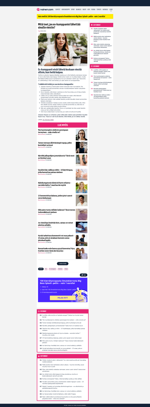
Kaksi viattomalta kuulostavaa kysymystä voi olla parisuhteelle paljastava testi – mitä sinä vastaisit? (62, 398)
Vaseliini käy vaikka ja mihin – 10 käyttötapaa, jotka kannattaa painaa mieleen (55, 171)
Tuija (39, 31)
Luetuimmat (44, 356)
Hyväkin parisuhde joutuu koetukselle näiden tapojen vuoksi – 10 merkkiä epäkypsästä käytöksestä (63, 382)
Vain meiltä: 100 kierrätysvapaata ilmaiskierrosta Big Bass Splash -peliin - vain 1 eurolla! (71, 16)
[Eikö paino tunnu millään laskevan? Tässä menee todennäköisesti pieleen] (81, 214)
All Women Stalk (48, 120)
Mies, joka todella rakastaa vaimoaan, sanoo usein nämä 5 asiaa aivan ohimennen (63, 370)
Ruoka (93, 9)
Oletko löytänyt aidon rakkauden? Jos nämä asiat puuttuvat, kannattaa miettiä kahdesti (64, 361)
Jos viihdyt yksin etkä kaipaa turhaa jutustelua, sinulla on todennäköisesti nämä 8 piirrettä (60, 375)
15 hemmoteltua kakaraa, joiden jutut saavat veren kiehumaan (55, 196)
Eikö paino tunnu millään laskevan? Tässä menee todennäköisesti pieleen (56, 211)
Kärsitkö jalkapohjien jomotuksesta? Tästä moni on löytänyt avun (56, 157)
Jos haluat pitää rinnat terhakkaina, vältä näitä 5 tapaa (59, 394)
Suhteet (57, 9)
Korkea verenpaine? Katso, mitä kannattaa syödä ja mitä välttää (62, 379)
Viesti (66, 269)
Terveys (99, 9)
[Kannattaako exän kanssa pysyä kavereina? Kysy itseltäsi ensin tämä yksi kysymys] (81, 253)
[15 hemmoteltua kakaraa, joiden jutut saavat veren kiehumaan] (81, 200)
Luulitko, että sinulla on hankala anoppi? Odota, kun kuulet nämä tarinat (62, 316)
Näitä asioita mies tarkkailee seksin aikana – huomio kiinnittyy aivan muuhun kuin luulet (63, 366)
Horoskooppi (66, 9)
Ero (46, 269)
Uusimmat (43, 311)
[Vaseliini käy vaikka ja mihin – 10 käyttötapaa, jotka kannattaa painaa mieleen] (81, 174)
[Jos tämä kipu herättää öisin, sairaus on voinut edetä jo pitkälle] (81, 227)
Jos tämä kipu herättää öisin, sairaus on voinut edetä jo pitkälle (55, 224)
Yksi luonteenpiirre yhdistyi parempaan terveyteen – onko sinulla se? (53, 131)
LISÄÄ (110, 9)
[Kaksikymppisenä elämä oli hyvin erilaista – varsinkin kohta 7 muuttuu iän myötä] (81, 187)
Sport (73, 9)
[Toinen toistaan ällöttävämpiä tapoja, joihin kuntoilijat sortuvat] (81, 147)
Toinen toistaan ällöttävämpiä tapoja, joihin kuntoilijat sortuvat (55, 144)
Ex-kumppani (52, 269)
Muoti (84, 9)
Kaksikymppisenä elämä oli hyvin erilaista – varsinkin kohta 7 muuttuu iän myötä (54, 184)
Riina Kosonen (41, 134)
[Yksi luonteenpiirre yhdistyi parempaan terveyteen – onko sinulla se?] (81, 134)
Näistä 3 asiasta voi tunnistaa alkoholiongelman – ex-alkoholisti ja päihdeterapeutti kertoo (62, 387)
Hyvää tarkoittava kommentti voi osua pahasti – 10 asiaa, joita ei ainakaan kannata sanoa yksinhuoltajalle (56, 237)
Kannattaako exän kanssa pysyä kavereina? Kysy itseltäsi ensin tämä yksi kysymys (56, 249)
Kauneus (78, 9)
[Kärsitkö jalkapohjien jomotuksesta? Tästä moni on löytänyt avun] (81, 160)
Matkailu (105, 9)
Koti (89, 9)
